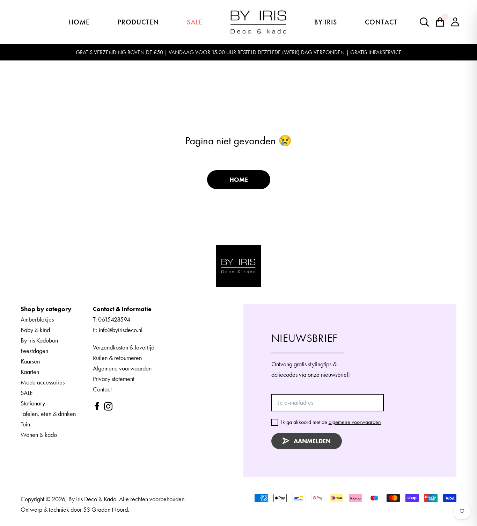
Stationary (33, 403)
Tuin (25, 424)
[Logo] (238, 266)
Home (79, 22)
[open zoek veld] (424, 22)
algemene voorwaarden (355, 422)
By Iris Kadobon (39, 340)
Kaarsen (30, 361)
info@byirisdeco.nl (120, 330)
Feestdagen (34, 351)
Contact (381, 22)
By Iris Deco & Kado (92, 499)
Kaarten (30, 372)
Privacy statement (113, 379)
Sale (195, 22)
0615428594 (114, 319)
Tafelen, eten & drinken (48, 414)
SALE (27, 393)
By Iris (325, 22)
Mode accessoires (43, 382)
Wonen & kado (39, 435)
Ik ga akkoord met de (331, 422)
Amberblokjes (37, 319)
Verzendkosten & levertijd (123, 347)
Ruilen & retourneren (117, 358)
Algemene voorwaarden (122, 368)
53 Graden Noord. (106, 509)
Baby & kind (35, 330)
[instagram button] (108, 406)
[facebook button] (97, 406)
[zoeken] (440, 22)
